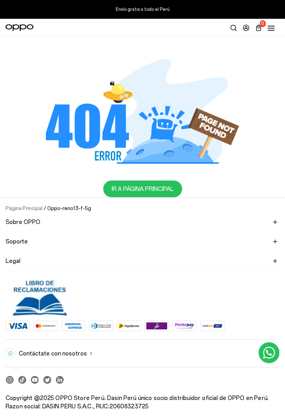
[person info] (246, 28)
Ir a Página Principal (143, 189)
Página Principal (24, 208)
